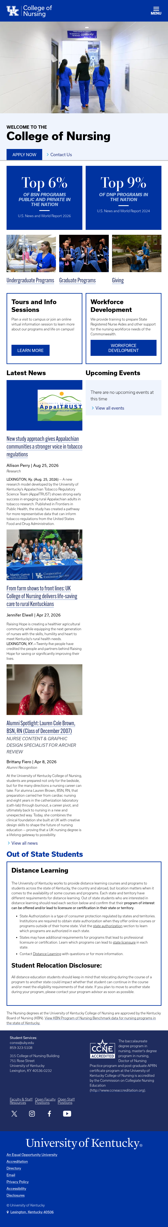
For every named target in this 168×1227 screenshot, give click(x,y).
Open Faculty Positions (45, 1101)
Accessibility (16, 1188)
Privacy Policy (18, 1182)
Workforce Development (123, 348)
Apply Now (24, 154)
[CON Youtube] (67, 1114)
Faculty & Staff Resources (21, 1101)
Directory (14, 1168)
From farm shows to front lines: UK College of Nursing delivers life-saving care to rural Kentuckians (42, 597)
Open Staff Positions (66, 1101)
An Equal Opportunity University (32, 1155)
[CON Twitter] (14, 1114)
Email (11, 1175)
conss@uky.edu (22, 1043)
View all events (109, 408)
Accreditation (17, 1161)
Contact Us (61, 154)
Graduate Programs (77, 281)
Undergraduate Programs (30, 281)
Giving (118, 281)
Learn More (30, 350)
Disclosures (16, 1195)
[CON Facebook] (49, 1114)
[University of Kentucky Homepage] (84, 1144)
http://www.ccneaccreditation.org (117, 1090)
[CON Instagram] (32, 1114)
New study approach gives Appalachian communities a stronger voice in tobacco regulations (44, 447)
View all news (24, 843)
